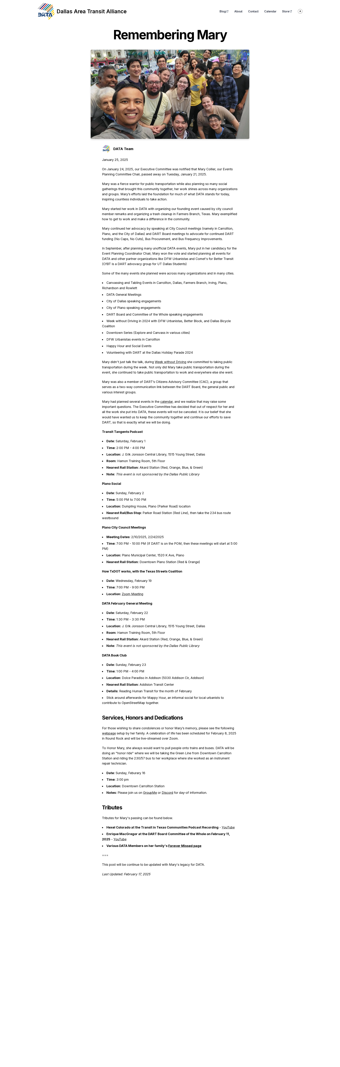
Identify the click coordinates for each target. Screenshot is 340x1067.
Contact (253, 11)
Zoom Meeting (132, 594)
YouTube (228, 827)
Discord (167, 792)
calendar (166, 401)
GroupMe (150, 792)
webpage (109, 733)
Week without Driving (170, 362)
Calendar (270, 11)
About (238, 11)
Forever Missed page (184, 846)
